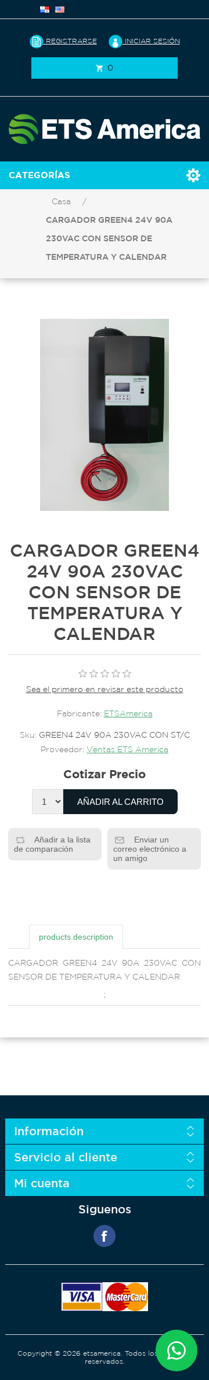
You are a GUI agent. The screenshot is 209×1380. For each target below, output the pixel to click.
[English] (60, 9)
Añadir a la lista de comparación (52, 844)
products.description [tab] (76, 936)
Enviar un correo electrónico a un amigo (149, 849)
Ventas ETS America (127, 749)
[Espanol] (45, 9)
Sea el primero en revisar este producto (104, 689)
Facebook (104, 1236)
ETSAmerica (128, 713)
